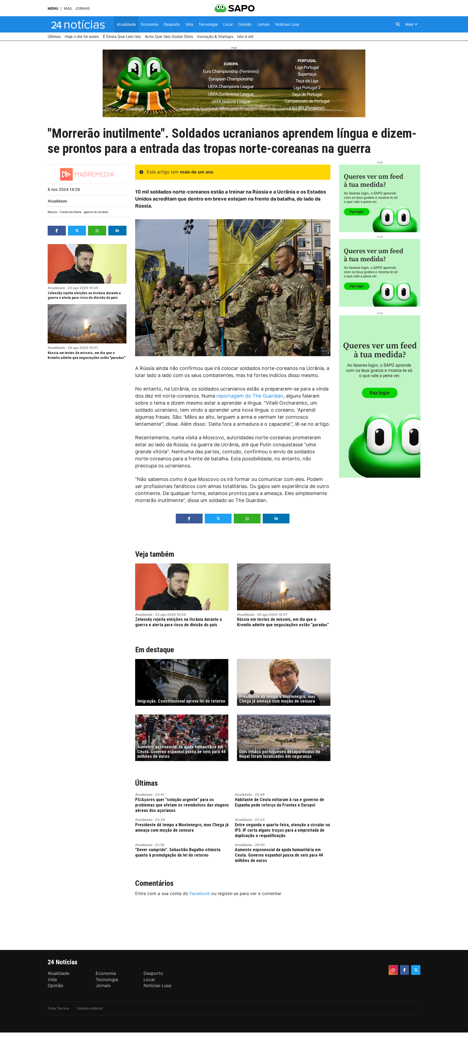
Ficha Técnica (58, 1008)
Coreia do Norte (70, 212)
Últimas (146, 783)
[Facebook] (404, 970)
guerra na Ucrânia (96, 212)
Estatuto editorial (90, 1008)
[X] (415, 970)
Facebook (200, 893)
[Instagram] (393, 970)
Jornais (82, 8)
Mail (68, 8)
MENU (53, 8)
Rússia (52, 212)
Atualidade (57, 201)
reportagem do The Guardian (249, 396)
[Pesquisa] (397, 24)
